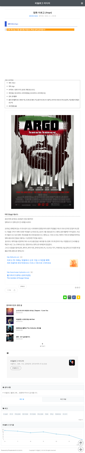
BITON (41, 16)
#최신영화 (40, 414)
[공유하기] (14, 290)
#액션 (51, 414)
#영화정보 (58, 414)
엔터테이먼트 (33, 16)
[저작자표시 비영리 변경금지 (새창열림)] (77, 287)
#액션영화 (18, 414)
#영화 (46, 414)
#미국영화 (33, 414)
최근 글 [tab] (22, 399)
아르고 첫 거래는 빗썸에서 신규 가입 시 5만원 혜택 (28, 260)
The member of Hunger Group (18, 278)
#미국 (11, 414)
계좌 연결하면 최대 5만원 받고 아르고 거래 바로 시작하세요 (29, 263)
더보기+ (81, 419)
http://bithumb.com (13, 257)
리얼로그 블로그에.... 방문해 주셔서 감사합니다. (21, 393)
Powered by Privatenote (8, 450)
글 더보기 (42, 346)
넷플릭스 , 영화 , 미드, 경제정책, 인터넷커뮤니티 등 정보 (28, 364)
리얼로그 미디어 (42, 3)
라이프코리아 (18, 450)
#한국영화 (25, 414)
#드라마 (65, 414)
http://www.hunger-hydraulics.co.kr (18, 272)
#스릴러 (5, 414)
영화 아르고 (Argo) (42, 12)
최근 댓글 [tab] (63, 399)
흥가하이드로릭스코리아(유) (19, 275)
